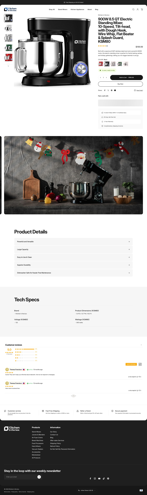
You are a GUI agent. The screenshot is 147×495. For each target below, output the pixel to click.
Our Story (53, 432)
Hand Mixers (36, 446)
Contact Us (54, 435)
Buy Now (120, 84)
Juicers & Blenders (38, 435)
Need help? (140, 90)
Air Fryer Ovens (37, 437)
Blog (51, 437)
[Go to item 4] (8, 57)
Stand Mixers (36, 432)
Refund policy (7, 491)
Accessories (36, 452)
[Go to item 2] (8, 38)
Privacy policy (14, 491)
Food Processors (37, 443)
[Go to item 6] (8, 67)
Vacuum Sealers (37, 449)
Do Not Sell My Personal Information (62, 449)
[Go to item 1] (8, 28)
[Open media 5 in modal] (52, 52)
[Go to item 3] (8, 48)
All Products (36, 458)
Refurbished (36, 455)
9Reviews (9, 354)
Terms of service (22, 491)
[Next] (86, 56)
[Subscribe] (39, 477)
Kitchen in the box (103, 15)
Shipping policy (30, 491)
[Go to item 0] (8, 18)
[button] (71, 395)
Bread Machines (37, 440)
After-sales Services (57, 440)
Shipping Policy (55, 443)
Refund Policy (55, 446)
